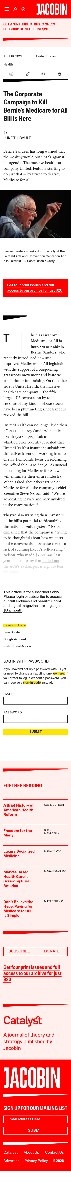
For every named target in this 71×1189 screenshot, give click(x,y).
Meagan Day (52, 851)
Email (8, 694)
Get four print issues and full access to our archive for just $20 (32, 974)
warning (32, 515)
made (29, 555)
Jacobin (48, 24)
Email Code (11, 632)
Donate (51, 951)
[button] (7, 9)
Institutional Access (17, 646)
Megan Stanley (55, 871)
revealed (49, 442)
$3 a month (12, 610)
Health (8, 64)
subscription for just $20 (25, 29)
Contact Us (54, 1153)
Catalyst (10, 1153)
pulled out (50, 560)
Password (12, 712)
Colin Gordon (54, 805)
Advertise (11, 1161)
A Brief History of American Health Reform (18, 810)
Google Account (14, 639)
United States (46, 56)
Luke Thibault (17, 138)
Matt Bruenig (53, 901)
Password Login (14, 625)
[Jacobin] (52, 9)
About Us (31, 1153)
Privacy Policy (36, 1161)
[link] (23, 9)
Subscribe (19, 951)
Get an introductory (22, 24)
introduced (27, 358)
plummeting (31, 409)
